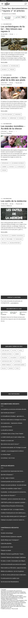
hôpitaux (4, 118)
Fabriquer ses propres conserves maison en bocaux (12, 520)
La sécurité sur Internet (7, 430)
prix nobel (10, 239)
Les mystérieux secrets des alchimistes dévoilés (13, 409)
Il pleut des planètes (6, 543)
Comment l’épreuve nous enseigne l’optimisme (13, 557)
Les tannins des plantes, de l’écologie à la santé (13, 447)
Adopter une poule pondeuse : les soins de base (13, 485)
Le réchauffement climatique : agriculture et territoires (12, 416)
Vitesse (4, 170)
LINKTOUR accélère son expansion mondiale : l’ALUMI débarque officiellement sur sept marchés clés (14, 502)
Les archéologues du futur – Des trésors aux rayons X (13, 28)
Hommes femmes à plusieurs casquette (11, 536)
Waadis (11, 368)
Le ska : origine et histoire (7, 478)
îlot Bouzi (18, 361)
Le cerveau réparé (5, 454)
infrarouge (5, 163)
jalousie (22, 357)
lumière (4, 166)
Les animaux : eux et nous (8, 458)
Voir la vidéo (4, 62)
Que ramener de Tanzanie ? (8, 495)
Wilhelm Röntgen (15, 242)
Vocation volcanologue (7, 533)
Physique (9, 133)
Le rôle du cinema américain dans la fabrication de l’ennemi (13, 575)
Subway (17, 354)
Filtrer (7, 18)
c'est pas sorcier (7, 114)
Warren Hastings (7, 354)
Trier (23, 17)
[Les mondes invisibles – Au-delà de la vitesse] (14, 148)
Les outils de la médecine (14, 201)
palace (4, 368)
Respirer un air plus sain (7, 440)
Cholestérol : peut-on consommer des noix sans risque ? (13, 499)
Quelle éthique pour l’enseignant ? (10, 540)
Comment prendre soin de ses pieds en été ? (12, 481)
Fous (17, 368)
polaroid (4, 357)
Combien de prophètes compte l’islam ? (11, 488)
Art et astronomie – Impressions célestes (11, 423)
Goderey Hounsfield (17, 235)
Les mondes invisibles (17, 163)
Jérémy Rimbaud (6, 364)
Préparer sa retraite (6, 550)
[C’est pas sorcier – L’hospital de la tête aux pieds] (14, 100)
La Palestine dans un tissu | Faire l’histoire (12, 433)
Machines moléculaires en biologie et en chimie (13, 419)
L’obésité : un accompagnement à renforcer (12, 451)
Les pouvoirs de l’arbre (7, 547)
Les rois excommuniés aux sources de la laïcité (13, 564)
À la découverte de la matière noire (10, 578)
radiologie (19, 239)
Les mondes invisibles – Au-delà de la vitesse (13, 127)
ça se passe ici (14, 303)
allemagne (5, 65)
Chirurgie (18, 114)
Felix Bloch (5, 235)
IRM (3, 239)
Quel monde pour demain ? (8, 412)
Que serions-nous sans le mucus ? (10, 444)
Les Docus (8, 608)
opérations (13, 118)
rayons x (4, 69)
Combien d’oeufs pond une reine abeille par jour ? (13, 513)
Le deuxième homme (6, 426)
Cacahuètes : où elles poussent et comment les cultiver (13, 492)
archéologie (14, 65)
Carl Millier (5, 350)
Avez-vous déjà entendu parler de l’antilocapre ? (13, 516)
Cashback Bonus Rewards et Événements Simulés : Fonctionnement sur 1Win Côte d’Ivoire (14, 506)
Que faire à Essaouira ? (7, 474)
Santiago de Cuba (7, 361)
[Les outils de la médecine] (14, 221)
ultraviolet (20, 166)
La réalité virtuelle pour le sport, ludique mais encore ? (12, 437)
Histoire (3, 36)
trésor (12, 69)
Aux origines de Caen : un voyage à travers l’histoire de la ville (12, 509)
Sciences (3, 84)
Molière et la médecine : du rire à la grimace (12, 571)
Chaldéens (13, 357)
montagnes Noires (19, 364)
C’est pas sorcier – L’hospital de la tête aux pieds (13, 78)
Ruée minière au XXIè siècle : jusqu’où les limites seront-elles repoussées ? (14, 568)
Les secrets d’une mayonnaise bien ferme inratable (12, 471)
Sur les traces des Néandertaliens (10, 581)
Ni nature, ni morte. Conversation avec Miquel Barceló (13, 561)
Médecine (9, 84)
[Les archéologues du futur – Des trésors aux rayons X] (14, 51)
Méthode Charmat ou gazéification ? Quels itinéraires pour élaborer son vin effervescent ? (13, 554)
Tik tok (14, 350)
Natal (20, 350)
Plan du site (15, 608)
